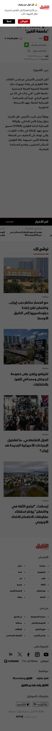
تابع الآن (24, 21)
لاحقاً (9, 21)
